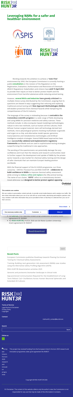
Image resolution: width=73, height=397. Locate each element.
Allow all (59, 212)
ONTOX (15, 216)
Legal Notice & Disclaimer (10, 307)
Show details (63, 206)
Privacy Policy (6, 309)
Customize (35, 212)
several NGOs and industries (27, 98)
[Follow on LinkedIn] (3, 338)
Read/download (36, 231)
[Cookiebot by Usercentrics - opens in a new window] (63, 184)
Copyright (5, 311)
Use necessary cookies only (13, 212)
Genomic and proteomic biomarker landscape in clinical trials (32, 272)
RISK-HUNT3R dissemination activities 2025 (24, 269)
